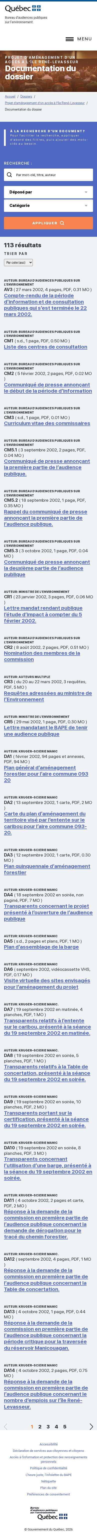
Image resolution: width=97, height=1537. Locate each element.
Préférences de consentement (48, 1494)
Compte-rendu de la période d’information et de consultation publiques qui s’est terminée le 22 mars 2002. (45, 304)
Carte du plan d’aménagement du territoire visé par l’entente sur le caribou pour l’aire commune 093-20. (45, 823)
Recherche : (18, 163)
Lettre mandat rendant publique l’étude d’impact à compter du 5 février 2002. (43, 614)
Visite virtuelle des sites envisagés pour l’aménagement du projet (47, 983)
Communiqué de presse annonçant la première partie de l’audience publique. (47, 467)
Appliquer (44, 223)
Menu (84, 38)
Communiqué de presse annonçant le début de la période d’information (48, 387)
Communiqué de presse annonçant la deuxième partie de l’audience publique (47, 568)
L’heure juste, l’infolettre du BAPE (49, 1475)
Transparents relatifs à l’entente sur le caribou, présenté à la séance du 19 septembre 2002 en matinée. (47, 1026)
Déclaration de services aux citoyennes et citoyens (48, 1451)
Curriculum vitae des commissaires (47, 423)
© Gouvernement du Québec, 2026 (48, 1529)
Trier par (16, 254)
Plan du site (48, 1488)
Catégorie (19, 205)
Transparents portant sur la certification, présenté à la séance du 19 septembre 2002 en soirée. (46, 1119)
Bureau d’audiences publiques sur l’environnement (23, 8)
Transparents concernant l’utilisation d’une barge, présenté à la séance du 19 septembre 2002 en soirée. (48, 1168)
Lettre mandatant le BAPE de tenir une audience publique (46, 730)
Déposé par (20, 192)
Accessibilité (49, 1444)
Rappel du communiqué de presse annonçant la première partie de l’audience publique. (45, 517)
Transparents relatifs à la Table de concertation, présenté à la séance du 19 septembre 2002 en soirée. (47, 1072)
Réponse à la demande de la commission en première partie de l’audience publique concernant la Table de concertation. (46, 1279)
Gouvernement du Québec (48, 1513)
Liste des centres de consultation (45, 347)
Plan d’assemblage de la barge (41, 947)
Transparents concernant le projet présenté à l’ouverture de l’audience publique (48, 912)
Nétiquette (48, 1481)
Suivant (91, 1426)
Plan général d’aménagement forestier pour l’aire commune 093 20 (46, 773)
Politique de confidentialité (48, 1468)
